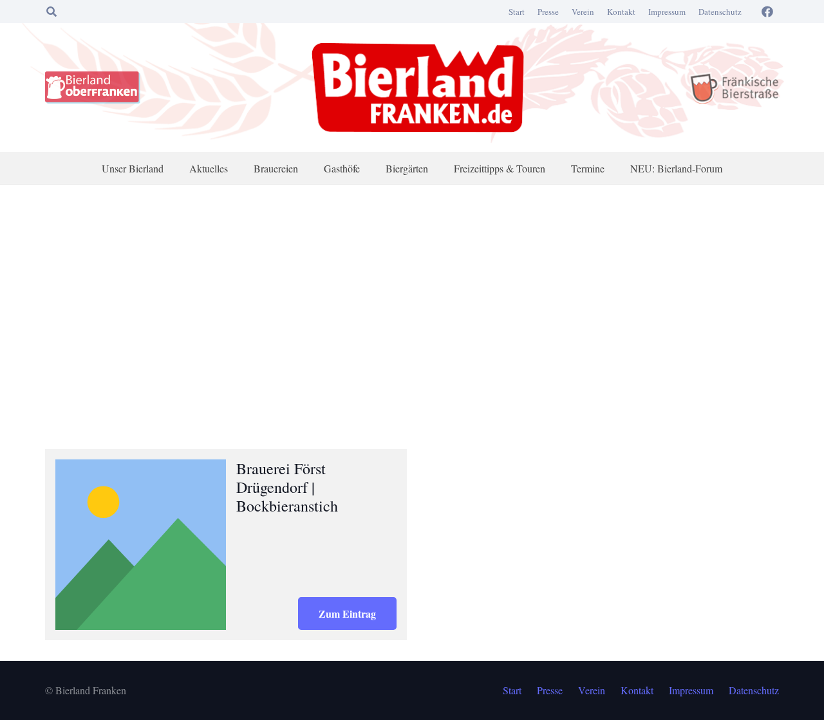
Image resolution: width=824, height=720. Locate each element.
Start (517, 11)
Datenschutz (720, 11)
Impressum (667, 11)
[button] (51, 11)
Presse (548, 11)
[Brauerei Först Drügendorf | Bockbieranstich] (140, 544)
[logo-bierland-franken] (418, 87)
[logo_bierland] (96, 87)
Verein (583, 11)
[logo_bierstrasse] (733, 87)
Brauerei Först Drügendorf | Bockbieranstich (287, 487)
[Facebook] (767, 11)
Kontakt (621, 11)
